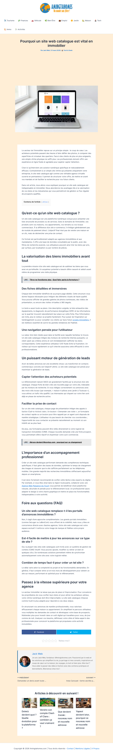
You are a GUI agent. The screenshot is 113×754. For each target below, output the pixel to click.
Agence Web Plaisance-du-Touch (35, 486)
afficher (45, 202)
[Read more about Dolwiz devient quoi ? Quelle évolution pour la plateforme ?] (29, 703)
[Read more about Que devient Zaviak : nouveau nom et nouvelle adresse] (65, 703)
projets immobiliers (81, 320)
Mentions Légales (82, 748)
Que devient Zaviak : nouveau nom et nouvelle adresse (65, 718)
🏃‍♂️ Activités (20, 29)
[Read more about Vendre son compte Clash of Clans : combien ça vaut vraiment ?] (47, 702)
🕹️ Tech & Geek (66, 50)
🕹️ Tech (97, 20)
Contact (70, 748)
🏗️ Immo (7, 29)
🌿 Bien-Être (50, 20)
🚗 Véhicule (36, 20)
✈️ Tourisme (9, 20)
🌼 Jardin (75, 20)
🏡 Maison (86, 20)
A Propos (95, 748)
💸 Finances (23, 20)
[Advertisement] (56, 68)
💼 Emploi (63, 20)
